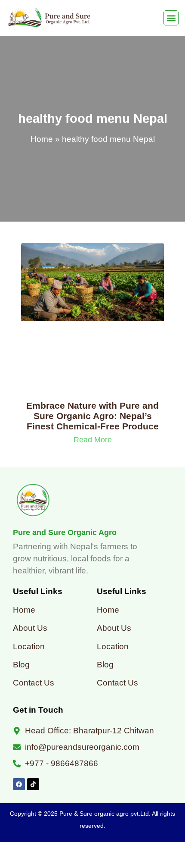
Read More (93, 439)
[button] (171, 17)
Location (29, 646)
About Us (30, 627)
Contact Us (33, 682)
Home (42, 139)
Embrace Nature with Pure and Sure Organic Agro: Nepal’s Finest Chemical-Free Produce (92, 416)
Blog (21, 664)
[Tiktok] (33, 784)
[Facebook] (19, 784)
